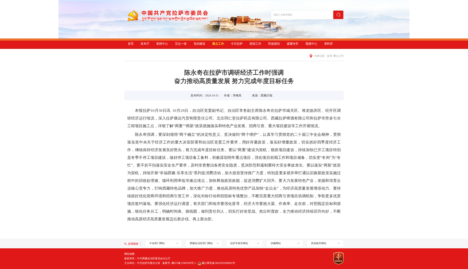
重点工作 (218, 43)
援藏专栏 (293, 43)
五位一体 (181, 43)
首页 (131, 43)
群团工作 (255, 43)
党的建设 (199, 43)
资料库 (328, 43)
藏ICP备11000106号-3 (183, 263)
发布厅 (145, 43)
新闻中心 (162, 43)
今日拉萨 (237, 43)
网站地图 (129, 254)
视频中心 (311, 43)
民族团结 (274, 43)
